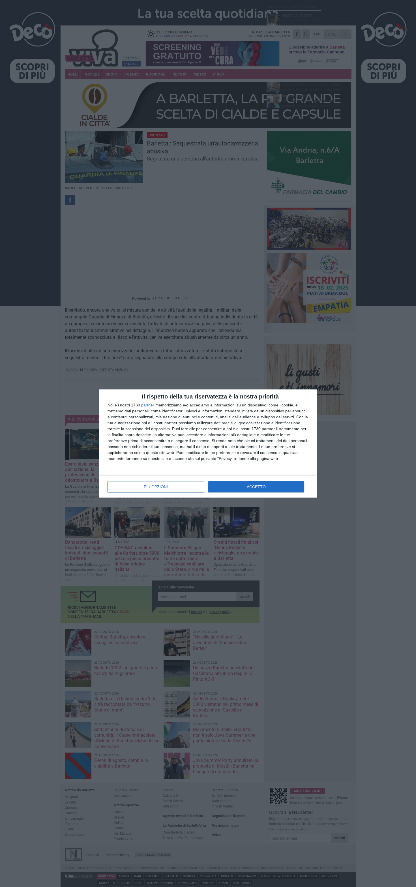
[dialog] (208, 443)
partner (147, 405)
